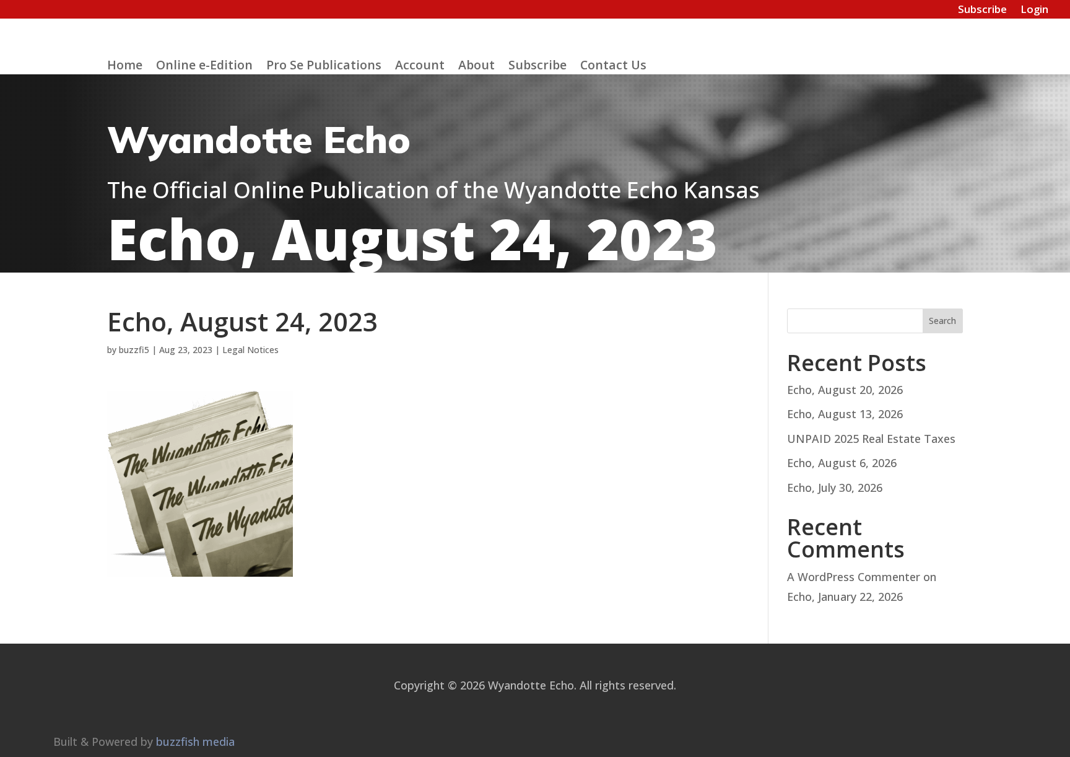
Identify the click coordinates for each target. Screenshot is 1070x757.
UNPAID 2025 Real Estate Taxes (871, 438)
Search (942, 320)
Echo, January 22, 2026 (845, 596)
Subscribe (982, 10)
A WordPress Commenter (853, 576)
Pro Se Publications (323, 67)
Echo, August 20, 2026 (845, 389)
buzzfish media (195, 741)
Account (420, 67)
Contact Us (613, 67)
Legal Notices (250, 350)
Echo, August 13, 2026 (845, 413)
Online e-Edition (204, 67)
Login (1034, 10)
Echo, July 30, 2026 (834, 487)
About (476, 67)
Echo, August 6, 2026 (842, 462)
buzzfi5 (134, 350)
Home (124, 67)
